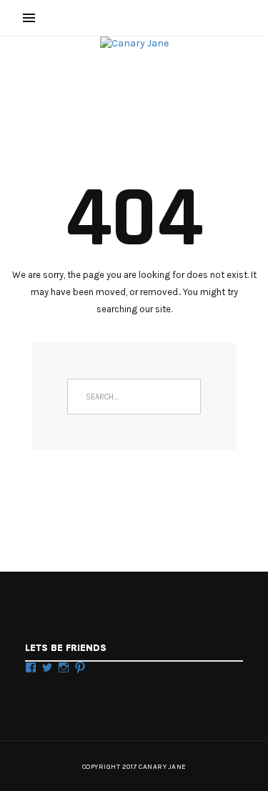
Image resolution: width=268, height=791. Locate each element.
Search (183, 396)
